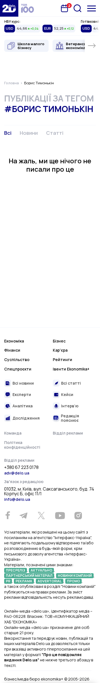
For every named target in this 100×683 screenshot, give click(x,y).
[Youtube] (60, 515)
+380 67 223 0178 (21, 467)
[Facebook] (8, 515)
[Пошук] (77, 8)
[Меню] (91, 8)
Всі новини (23, 383)
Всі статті (71, 383)
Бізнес (59, 341)
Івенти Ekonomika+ (71, 369)
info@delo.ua (17, 499)
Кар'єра (60, 350)
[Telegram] (23, 515)
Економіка (14, 341)
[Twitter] (41, 515)
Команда (12, 433)
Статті (54, 133)
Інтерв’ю (70, 406)
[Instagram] (78, 515)
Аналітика (22, 406)
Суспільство (16, 359)
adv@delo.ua (16, 473)
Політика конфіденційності (22, 445)
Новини (29, 133)
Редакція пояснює (70, 418)
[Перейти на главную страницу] (9, 8)
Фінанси (12, 350)
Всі (7, 133)
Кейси (67, 394)
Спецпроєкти (17, 369)
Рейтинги (62, 359)
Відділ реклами (68, 433)
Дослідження (26, 418)
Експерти (21, 394)
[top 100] (27, 8)
